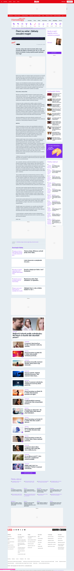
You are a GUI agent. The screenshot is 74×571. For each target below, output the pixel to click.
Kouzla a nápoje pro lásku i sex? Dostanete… (33, 270)
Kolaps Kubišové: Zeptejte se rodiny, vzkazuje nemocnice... (56, 209)
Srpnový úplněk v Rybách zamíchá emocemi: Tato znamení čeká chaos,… (32, 374)
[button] (55, 530)
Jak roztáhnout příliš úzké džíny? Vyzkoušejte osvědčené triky (56, 118)
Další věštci (54, 52)
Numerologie (44, 20)
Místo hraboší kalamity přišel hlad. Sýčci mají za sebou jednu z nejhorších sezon (56, 203)
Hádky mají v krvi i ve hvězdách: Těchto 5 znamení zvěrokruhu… (33, 467)
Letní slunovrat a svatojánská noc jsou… (33, 261)
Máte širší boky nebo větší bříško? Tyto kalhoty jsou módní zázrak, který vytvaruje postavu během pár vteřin (56, 128)
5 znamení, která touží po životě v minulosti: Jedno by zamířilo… (33, 345)
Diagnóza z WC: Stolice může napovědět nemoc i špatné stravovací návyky (56, 177)
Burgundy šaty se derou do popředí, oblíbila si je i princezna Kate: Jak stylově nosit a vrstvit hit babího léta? (56, 95)
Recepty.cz (53, 182)
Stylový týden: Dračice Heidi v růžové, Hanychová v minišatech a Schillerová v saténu (56, 139)
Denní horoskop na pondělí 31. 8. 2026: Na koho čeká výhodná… (33, 430)
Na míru (60, 20)
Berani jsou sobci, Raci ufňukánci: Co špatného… (32, 279)
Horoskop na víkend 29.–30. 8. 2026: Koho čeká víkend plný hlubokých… (33, 411)
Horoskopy (30, 20)
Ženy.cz (51, 501)
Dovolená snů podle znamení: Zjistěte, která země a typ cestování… (34, 363)
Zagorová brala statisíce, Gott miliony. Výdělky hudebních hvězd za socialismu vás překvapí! (56, 105)
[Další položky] (65, 15)
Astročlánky (55, 20)
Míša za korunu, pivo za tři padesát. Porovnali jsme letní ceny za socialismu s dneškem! (56, 110)
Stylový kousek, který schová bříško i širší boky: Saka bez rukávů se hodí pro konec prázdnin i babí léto (56, 134)
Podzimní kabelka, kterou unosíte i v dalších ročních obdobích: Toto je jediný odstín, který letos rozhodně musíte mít (56, 123)
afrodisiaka (18, 242)
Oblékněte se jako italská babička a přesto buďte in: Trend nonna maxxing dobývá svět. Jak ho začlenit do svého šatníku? (56, 100)
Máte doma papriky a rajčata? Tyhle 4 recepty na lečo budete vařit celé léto (56, 197)
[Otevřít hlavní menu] (2, 2)
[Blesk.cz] (36, 1)
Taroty (35, 20)
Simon (49, 42)
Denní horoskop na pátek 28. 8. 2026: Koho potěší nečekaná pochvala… (33, 354)
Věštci (50, 20)
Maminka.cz (13, 501)
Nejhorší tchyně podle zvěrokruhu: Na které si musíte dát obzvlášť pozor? (27, 335)
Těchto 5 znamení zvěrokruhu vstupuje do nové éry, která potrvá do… (34, 383)
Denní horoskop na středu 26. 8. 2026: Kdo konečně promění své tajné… (33, 393)
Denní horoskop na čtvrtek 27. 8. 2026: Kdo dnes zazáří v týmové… (34, 420)
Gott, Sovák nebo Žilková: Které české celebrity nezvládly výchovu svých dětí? (56, 114)
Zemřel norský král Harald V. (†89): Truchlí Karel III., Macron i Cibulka (56, 171)
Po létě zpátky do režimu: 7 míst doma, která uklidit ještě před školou (56, 190)
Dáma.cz (25, 501)
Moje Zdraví (54, 175)
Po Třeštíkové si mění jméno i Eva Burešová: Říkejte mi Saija (56, 166)
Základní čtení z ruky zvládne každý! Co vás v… (33, 288)
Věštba (39, 20)
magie (22, 242)
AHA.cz (53, 207)
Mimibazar (53, 188)
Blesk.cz (53, 164)
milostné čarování (35, 242)
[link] (14, 529)
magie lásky (29, 242)
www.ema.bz (56, 570)
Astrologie (26, 389)
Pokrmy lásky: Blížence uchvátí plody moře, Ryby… (33, 251)
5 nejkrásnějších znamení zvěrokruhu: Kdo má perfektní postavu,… (34, 402)
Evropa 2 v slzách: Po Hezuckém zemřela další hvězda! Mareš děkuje (56, 215)
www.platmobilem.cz (61, 570)
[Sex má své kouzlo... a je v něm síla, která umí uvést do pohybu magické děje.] (28, 38)
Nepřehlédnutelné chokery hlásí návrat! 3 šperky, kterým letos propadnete (55, 503)
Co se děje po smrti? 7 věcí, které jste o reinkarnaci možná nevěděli (33, 457)
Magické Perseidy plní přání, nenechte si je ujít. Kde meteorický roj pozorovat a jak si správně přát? (56, 222)
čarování (25, 242)
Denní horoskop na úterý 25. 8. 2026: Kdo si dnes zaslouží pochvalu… (33, 439)
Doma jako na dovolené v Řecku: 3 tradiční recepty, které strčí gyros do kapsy (56, 184)
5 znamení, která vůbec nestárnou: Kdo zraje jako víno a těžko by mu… (32, 448)
